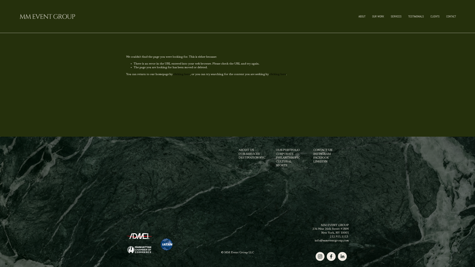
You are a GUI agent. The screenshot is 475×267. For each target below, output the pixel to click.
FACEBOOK (321, 157)
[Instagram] (320, 256)
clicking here (181, 74)
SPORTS (281, 165)
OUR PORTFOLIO (288, 150)
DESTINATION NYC (252, 157)
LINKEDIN (320, 161)
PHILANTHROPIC (288, 157)
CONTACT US (322, 150)
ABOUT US (246, 150)
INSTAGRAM (322, 154)
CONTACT (451, 16)
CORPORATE (285, 154)
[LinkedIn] (342, 256)
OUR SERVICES (249, 154)
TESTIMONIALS (416, 16)
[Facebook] (331, 256)
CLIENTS (435, 16)
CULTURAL (284, 161)
